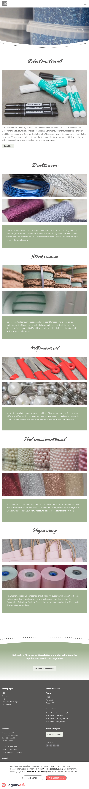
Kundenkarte (6, 705)
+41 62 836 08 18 (10, 749)
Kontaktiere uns (54, 734)
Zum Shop (8, 146)
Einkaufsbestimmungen (10, 702)
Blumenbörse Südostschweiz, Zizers (58, 713)
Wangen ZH (50, 700)
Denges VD (50, 703)
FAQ (3, 699)
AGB (3, 693)
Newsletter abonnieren (44, 669)
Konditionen (6, 696)
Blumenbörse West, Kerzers (55, 722)
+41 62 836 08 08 (11, 746)
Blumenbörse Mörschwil (54, 716)
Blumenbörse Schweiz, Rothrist (57, 719)
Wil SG (48, 697)
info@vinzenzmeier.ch (14, 752)
